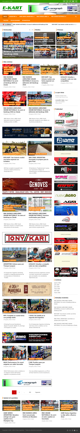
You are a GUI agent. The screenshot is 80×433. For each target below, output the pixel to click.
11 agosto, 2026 (7, 422)
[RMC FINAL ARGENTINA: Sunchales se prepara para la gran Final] (40, 148)
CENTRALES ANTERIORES (9, 407)
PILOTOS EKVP (67, 37)
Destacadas (7, 30)
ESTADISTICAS (26, 20)
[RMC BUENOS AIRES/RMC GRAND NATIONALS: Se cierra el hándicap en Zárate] (14, 204)
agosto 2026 (57, 283)
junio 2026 (57, 286)
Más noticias (7, 62)
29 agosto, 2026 (26, 87)
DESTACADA (6, 46)
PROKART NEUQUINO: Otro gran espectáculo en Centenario (44, 53)
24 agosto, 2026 (61, 43)
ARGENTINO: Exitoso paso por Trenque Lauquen (14, 265)
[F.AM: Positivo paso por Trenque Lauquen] (40, 353)
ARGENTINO (12, 16)
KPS (10, 311)
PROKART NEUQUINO (44, 49)
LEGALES (63, 73)
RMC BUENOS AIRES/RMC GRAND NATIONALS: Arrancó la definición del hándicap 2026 (30, 81)
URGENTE (6, 73)
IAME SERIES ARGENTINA (26, 16)
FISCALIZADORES (15, 20)
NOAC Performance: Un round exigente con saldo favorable (65, 53)
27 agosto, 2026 (45, 85)
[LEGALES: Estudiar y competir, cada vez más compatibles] (40, 254)
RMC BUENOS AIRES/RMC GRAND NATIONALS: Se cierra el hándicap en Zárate (14, 215)
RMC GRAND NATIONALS (58, 16)
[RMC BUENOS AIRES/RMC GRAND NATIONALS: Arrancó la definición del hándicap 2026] (40, 98)
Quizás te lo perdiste (10, 398)
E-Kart (13, 56)
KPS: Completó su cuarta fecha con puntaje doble (14, 316)
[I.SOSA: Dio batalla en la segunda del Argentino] (40, 306)
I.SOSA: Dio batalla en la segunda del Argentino (65, 40)
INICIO (5, 16)
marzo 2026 (57, 292)
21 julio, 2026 (64, 419)
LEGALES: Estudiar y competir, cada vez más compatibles (68, 79)
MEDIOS (47, 37)
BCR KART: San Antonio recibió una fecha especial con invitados (46, 24)
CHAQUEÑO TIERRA (39, 37)
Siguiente (37, 392)
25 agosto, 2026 (65, 83)
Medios (37, 30)
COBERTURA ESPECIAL (28, 67)
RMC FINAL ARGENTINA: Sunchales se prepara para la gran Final (18, 51)
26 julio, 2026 (45, 421)
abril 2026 (56, 290)
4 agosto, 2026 (26, 419)
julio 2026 (56, 285)
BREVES (6, 67)
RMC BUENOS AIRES (42, 16)
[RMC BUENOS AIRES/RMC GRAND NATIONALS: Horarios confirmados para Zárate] (40, 204)
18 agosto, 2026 (39, 56)
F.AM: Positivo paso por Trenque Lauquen (37, 363)
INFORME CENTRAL (27, 407)
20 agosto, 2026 (39, 43)
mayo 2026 (57, 288)
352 (30, 392)
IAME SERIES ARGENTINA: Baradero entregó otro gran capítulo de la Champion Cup (11, 417)
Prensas (60, 30)
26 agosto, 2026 (7, 56)
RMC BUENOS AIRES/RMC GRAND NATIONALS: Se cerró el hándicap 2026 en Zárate (11, 81)
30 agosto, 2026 (7, 87)
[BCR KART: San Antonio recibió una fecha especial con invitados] (14, 148)
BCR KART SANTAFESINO (47, 71)
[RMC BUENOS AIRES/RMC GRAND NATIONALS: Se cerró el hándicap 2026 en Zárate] (14, 98)
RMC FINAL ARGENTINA (16, 46)
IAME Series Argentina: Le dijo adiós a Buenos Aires (68, 415)
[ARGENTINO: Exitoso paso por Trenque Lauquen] (14, 254)
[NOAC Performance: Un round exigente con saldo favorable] (14, 353)
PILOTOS (6, 20)
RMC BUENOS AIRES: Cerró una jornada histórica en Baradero (30, 415)
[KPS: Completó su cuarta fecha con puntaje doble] (14, 306)
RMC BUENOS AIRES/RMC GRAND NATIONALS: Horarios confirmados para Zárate (39, 215)
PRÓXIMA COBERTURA (16, 205)
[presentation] (30, 30)
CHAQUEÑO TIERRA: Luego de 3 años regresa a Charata (44, 40)
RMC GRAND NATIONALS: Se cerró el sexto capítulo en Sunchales (49, 416)
